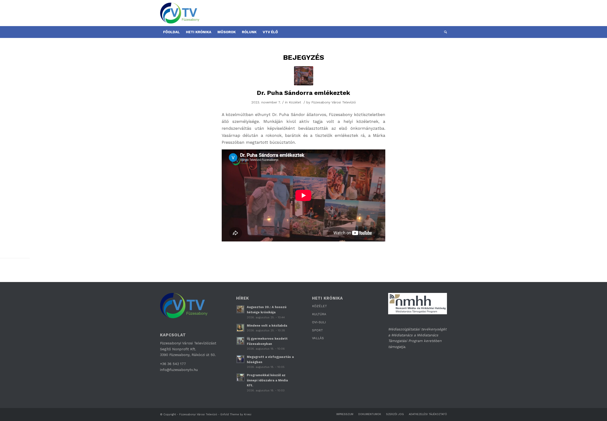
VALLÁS (318, 338)
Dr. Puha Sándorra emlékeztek (303, 92)
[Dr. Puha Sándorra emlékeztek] (303, 75)
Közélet (295, 102)
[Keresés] (444, 32)
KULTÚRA (319, 314)
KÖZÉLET (319, 306)
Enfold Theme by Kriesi (236, 414)
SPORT (317, 330)
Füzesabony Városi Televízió (333, 102)
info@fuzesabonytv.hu (179, 370)
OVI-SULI (319, 322)
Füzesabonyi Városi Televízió (198, 414)
